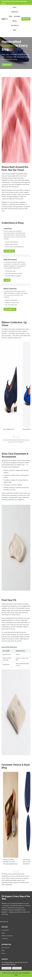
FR (4, 3)
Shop (10, 16)
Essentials (17, 16)
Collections (14, 12)
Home (14, 7)
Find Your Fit (14, 25)
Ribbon (15, 21)
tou (5, 19)
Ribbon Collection (7, 936)
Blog (14, 30)
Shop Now (26, 18)
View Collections (9, 251)
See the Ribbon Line (10, 309)
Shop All (7, 280)
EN (2, 3)
